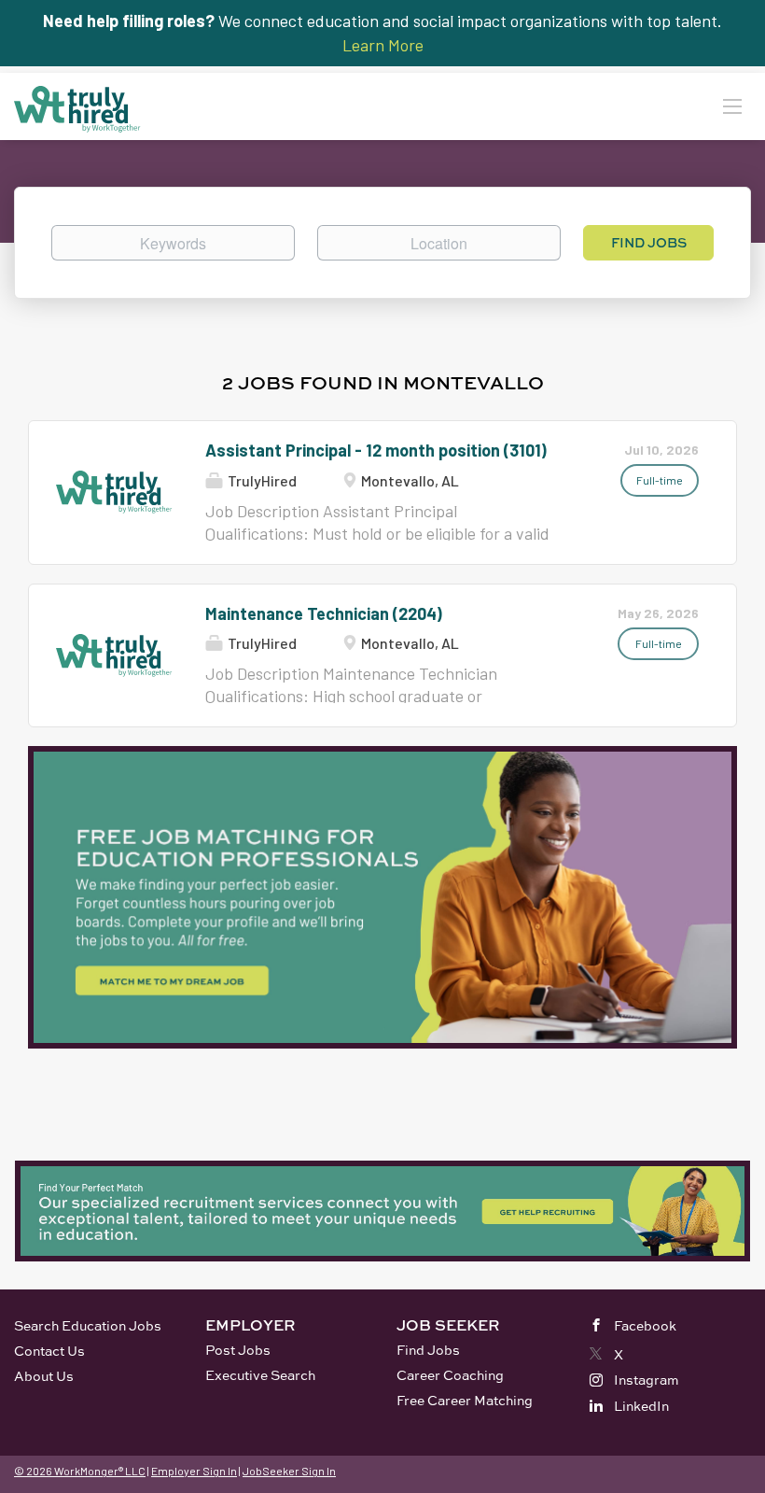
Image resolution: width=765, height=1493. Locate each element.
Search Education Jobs (87, 1325)
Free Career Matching (464, 1400)
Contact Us (49, 1350)
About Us (44, 1376)
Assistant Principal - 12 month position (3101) (376, 450)
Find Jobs (649, 242)
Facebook (645, 1325)
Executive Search (260, 1375)
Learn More (383, 45)
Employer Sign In (194, 1470)
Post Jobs (238, 1350)
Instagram (646, 1379)
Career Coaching (450, 1375)
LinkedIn (641, 1406)
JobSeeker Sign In (289, 1470)
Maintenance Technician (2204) (323, 613)
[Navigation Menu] (732, 106)
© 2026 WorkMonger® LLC (80, 1470)
